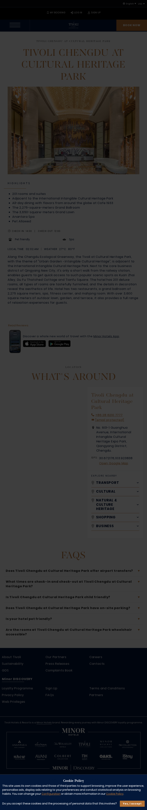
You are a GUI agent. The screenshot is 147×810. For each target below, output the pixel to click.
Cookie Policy (114, 794)
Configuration (51, 794)
